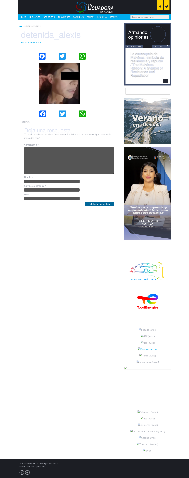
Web (26, 194)
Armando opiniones (138, 34)
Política (90, 17)
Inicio (23, 17)
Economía (102, 17)
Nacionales (34, 17)
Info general (49, 17)
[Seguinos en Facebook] (160, 5)
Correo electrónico (35, 185)
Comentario (31, 144)
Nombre (29, 177)
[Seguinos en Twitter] (166, 5)
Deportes (114, 17)
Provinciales (64, 17)
